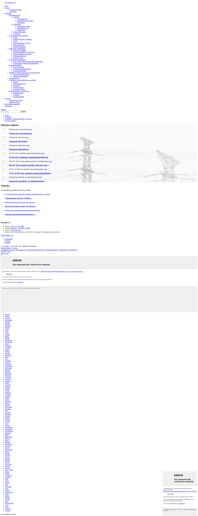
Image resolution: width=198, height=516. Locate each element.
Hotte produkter (6, 248)
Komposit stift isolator (18, 141)
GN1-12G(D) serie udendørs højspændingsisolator (30, 173)
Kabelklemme (72, 250)
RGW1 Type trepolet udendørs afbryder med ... (29, 165)
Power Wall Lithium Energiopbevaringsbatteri (28, 61)
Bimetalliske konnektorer (25, 21)
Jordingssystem (14, 78)
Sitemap (15, 248)
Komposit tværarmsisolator (20, 133)
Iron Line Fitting (18, 67)
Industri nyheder (14, 102)
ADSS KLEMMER (19, 50)
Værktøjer (16, 34)
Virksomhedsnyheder (16, 100)
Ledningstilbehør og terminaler (19, 91)
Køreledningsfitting (15, 65)
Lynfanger (16, 85)
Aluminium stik (22, 19)
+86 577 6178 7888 (17, 226)
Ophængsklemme (19, 45)
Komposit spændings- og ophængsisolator (26, 181)
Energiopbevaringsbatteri (17, 60)
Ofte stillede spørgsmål (12, 104)
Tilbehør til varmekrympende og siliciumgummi (24, 73)
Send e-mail (5, 253)
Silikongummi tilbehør (20, 76)
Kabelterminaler (18, 93)
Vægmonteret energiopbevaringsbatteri (25, 63)
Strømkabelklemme (52, 250)
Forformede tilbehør (19, 56)
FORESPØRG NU (7, 235)
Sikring (15, 82)
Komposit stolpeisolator (19, 149)
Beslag (15, 37)
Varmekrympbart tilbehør (21, 74)
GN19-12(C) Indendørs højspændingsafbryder (28, 157)
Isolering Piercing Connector (22, 39)
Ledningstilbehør (18, 97)
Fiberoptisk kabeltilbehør (17, 48)
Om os (7, 8)
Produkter (8, 13)
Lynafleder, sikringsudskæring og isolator (22, 80)
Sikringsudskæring (19, 84)
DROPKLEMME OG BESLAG (24, 52)
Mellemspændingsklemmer (22, 69)
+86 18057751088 (24, 228)
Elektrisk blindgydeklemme (36, 250)
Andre (15, 41)
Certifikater (12, 11)
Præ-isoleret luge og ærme (21, 43)
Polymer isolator (18, 87)
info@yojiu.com (15, 230)
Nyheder (8, 98)
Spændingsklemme (19, 47)
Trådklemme (63, 250)
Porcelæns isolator (19, 89)
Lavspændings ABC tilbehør (18, 36)
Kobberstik (21, 23)
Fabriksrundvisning (15, 10)
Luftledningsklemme (7, 250)
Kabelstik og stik (14, 15)
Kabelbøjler (17, 24)
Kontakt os (8, 106)
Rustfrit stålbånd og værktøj (22, 54)
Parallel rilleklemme (19, 32)
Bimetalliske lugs (22, 28)
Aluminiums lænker (23, 26)
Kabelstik (16, 17)
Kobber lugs (21, 30)
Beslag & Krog (18, 58)
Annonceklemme (20, 250)
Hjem (7, 6)
